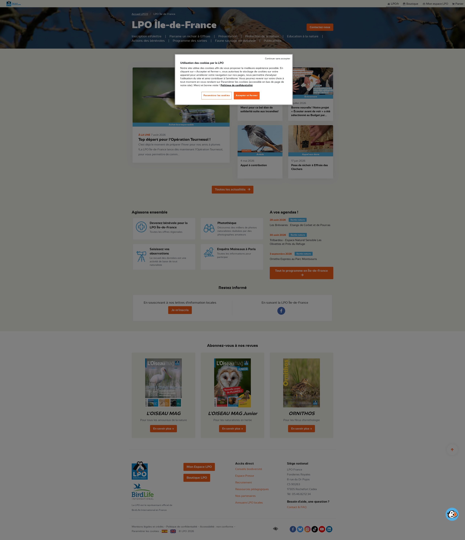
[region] (234, 79)
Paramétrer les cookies (216, 95)
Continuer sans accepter (277, 59)
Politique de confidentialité (237, 85)
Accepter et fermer (247, 95)
